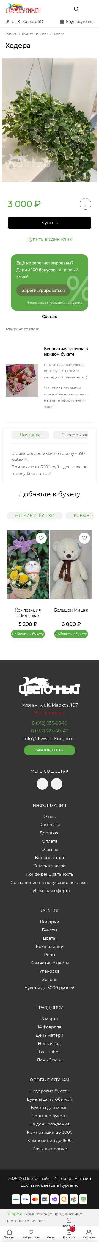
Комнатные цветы (49, 963)
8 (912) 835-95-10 (49, 723)
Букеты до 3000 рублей (49, 987)
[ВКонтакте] (63, 8)
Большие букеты (49, 1115)
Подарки (49, 921)
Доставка (30, 435)
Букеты (49, 930)
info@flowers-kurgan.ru (50, 738)
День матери (49, 1035)
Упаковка (49, 971)
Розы (49, 954)
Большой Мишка (71, 610)
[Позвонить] (89, 8)
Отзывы (49, 849)
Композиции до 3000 (50, 1132)
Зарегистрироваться (43, 290)
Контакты (49, 824)
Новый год (49, 1043)
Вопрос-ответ (49, 857)
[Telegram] (52, 8)
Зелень (49, 979)
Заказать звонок (49, 750)
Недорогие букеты (49, 1091)
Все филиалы (49, 712)
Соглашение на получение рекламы (50, 882)
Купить (50, 222)
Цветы (49, 938)
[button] (85, 578)
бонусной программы (66, 303)
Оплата (49, 841)
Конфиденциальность (49, 874)
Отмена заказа (49, 865)
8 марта (49, 1018)
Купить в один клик (49, 239)
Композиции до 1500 (49, 1140)
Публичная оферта (49, 890)
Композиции (50, 946)
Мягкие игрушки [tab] (34, 515)
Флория (14, 1213)
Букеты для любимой (49, 1099)
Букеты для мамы (49, 1107)
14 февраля (49, 1027)
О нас (49, 816)
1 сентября (49, 1051)
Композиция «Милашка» (28, 613)
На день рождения (49, 1124)
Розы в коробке (49, 1148)
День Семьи (49, 1060)
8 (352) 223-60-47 (49, 731)
